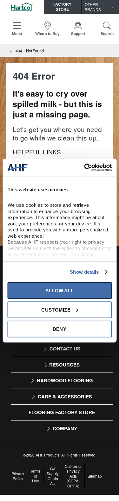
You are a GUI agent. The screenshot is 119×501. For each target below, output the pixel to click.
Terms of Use (35, 475)
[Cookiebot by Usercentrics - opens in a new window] (85, 167)
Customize (55, 309)
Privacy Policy (17, 476)
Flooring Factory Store (62, 412)
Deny (59, 328)
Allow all (59, 290)
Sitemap (95, 476)
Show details (84, 271)
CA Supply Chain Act (53, 476)
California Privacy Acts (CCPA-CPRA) (73, 476)
